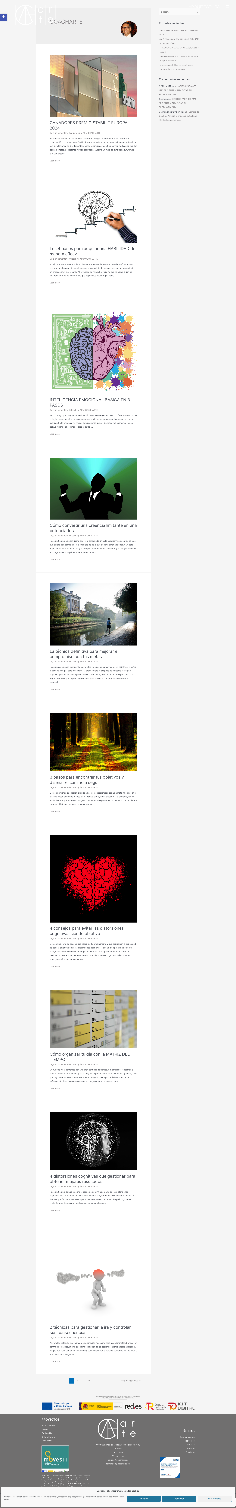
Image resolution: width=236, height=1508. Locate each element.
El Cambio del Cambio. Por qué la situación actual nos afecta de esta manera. (179, 116)
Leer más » (55, 160)
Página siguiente (131, 1380)
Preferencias (214, 1498)
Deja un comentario (59, 133)
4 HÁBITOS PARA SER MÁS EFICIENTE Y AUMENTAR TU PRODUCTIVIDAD (177, 90)
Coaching (74, 259)
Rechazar (179, 1498)
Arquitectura (204, 6)
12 (89, 1380)
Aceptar (144, 1498)
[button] (3, 17)
